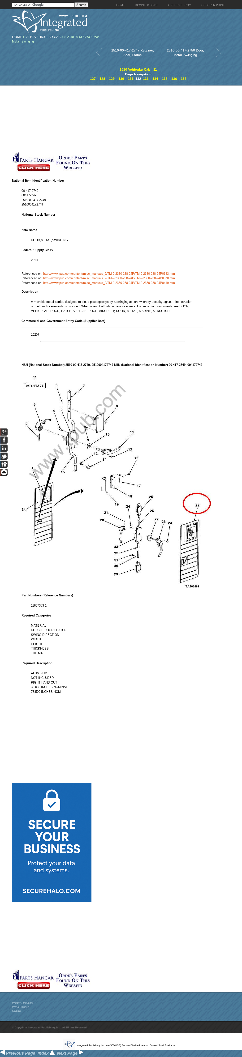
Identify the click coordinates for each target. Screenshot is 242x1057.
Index (44, 1053)
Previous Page (20, 1053)
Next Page (68, 1053)
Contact (16, 1010)
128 (102, 79)
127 (93, 79)
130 (121, 79)
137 (183, 79)
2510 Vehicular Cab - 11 (138, 69)
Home (17, 37)
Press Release (20, 1007)
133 (146, 79)
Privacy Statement (22, 1002)
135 (165, 79)
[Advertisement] (112, 119)
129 (112, 79)
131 (131, 79)
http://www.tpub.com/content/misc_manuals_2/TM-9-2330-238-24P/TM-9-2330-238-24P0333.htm (109, 273)
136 (174, 79)
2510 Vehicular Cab (43, 37)
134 (155, 79)
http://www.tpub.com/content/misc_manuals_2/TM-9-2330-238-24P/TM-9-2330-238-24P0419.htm (109, 283)
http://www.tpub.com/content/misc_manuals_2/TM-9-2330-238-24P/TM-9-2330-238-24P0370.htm (109, 278)
